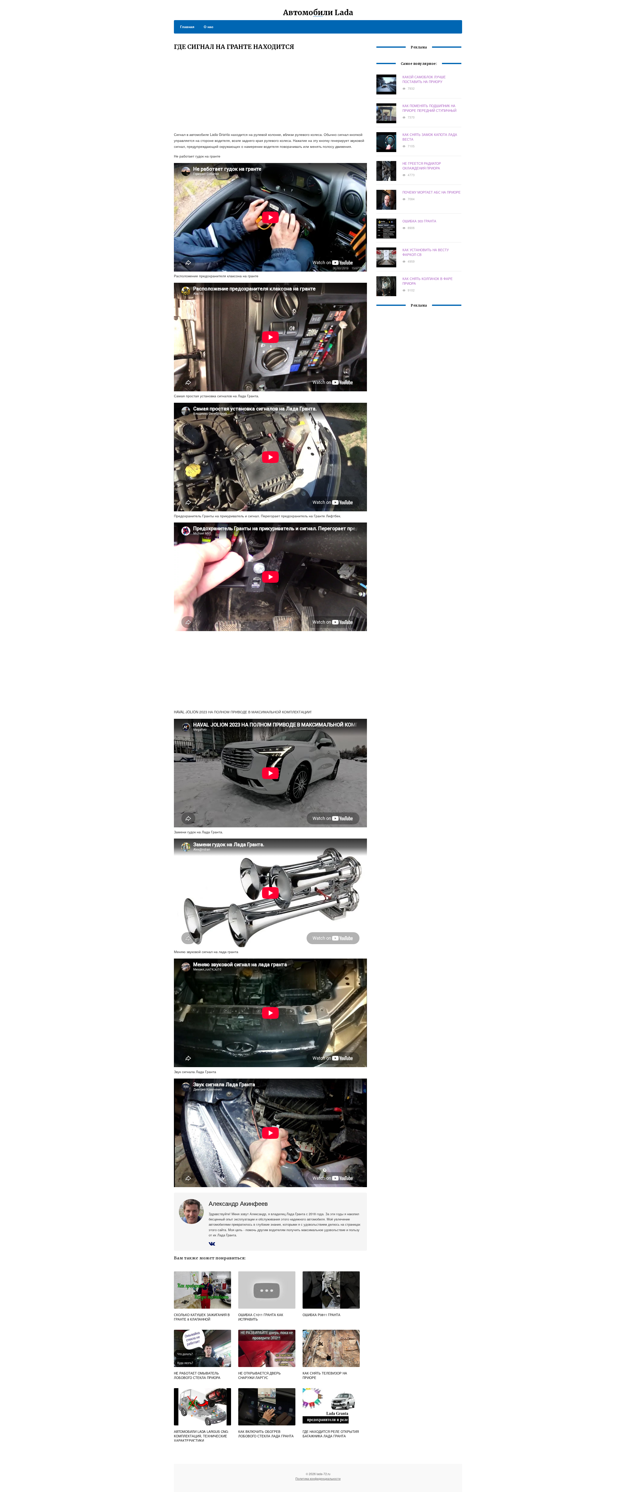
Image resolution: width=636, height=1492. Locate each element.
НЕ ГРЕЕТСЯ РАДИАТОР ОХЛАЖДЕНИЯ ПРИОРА (421, 165)
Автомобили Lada (318, 12)
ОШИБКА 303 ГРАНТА (419, 221)
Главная (187, 26)
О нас (208, 26)
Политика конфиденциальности (318, 1478)
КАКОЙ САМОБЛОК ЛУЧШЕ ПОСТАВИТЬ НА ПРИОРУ (424, 79)
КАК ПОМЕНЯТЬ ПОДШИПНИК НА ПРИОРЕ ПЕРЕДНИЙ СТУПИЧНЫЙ (429, 108)
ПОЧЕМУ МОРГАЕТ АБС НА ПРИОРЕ (431, 192)
